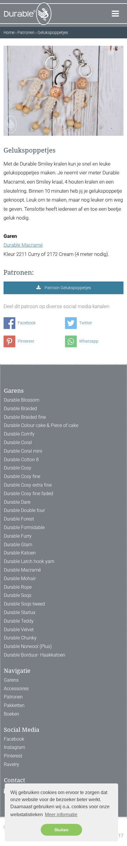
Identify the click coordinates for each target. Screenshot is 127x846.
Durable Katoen (20, 553)
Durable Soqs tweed (24, 604)
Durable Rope (18, 587)
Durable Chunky (20, 638)
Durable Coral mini (23, 451)
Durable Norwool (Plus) (28, 646)
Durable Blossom (21, 400)
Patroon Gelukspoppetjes (67, 287)
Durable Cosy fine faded (28, 493)
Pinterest (25, 341)
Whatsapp (88, 341)
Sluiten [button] (61, 829)
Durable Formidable (24, 527)
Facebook (26, 322)
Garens (11, 680)
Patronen (13, 697)
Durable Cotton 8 (21, 459)
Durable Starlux (19, 612)
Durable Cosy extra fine (28, 485)
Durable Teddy (19, 621)
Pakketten (14, 705)
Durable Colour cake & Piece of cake (41, 425)
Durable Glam (18, 544)
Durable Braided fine (25, 417)
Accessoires (16, 688)
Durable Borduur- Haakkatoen (34, 655)
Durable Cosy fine (22, 476)
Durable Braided (20, 408)
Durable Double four (24, 510)
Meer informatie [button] (61, 814)
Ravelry (11, 764)
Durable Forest (19, 519)
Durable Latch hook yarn (29, 561)
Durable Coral (18, 442)
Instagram (14, 747)
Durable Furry (18, 536)
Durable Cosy (17, 468)
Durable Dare (17, 502)
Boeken (11, 714)
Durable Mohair (20, 578)
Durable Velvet (19, 629)
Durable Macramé (23, 245)
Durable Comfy (19, 434)
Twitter (85, 322)
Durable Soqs (17, 595)
